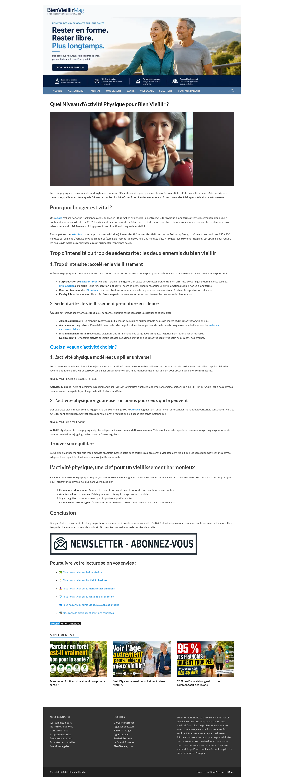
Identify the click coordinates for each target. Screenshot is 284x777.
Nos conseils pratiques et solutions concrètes (88, 612)
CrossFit (135, 409)
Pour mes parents (189, 90)
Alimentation (76, 90)
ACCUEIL (57, 90)
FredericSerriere (123, 738)
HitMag (230, 772)
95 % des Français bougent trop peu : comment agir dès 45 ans (200, 683)
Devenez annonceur (61, 738)
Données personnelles (62, 742)
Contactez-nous (59, 730)
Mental (95, 90)
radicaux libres (88, 281)
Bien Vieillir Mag (77, 772)
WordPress (215, 772)
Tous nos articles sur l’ (82, 572)
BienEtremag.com (123, 746)
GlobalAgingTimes (124, 722)
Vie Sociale (147, 90)
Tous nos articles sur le (89, 588)
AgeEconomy (121, 734)
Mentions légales (59, 746)
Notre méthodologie (61, 726)
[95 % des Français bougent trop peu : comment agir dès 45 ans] (205, 660)
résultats (77, 234)
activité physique (70, 624)
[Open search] (232, 91)
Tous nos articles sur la (88, 596)
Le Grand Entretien (124, 742)
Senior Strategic (122, 730)
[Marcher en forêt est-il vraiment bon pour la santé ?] (78, 660)
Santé (130, 90)
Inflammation (67, 285)
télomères (92, 290)
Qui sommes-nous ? (61, 722)
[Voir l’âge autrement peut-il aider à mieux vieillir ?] (141, 660)
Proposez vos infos (60, 734)
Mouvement (113, 90)
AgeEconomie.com (124, 726)
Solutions (165, 90)
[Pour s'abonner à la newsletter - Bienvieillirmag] (123, 553)
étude (59, 217)
